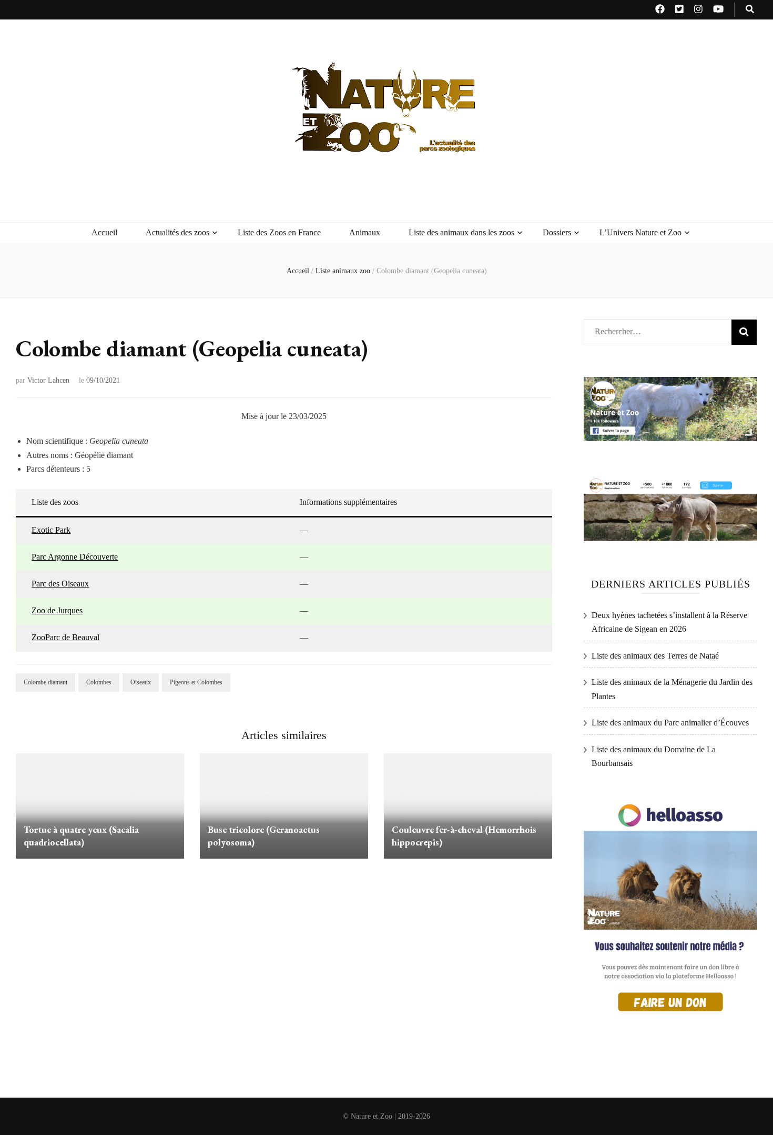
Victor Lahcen (48, 380)
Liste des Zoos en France (279, 232)
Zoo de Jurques (57, 610)
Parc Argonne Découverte (75, 556)
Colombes (98, 682)
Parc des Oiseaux (60, 583)
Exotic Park (51, 529)
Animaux (364, 232)
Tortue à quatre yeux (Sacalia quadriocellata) (81, 835)
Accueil (104, 232)
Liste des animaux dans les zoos (461, 232)
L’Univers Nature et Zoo (640, 232)
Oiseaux (140, 682)
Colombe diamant (45, 682)
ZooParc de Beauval (65, 637)
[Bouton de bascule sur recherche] (750, 10)
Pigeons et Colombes (196, 682)
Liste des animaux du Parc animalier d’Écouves (670, 722)
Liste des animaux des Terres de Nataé (655, 655)
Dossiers (557, 232)
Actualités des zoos (177, 232)
